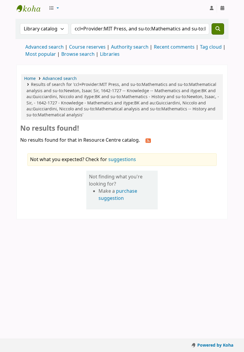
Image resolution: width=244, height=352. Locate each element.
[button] (53, 8)
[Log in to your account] (212, 8)
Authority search (129, 47)
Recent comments (174, 47)
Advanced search (44, 47)
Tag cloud (211, 47)
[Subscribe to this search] (148, 140)
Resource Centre (31, 8)
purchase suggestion (117, 195)
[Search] (218, 29)
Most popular (40, 54)
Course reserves (87, 47)
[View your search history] (222, 8)
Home (30, 78)
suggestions (122, 159)
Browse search (78, 54)
